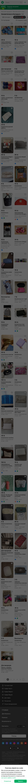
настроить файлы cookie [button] (8, 778)
